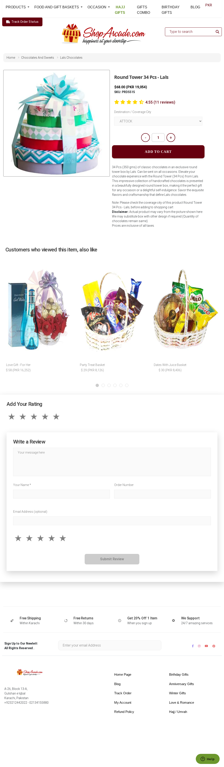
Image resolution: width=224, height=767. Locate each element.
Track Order (122, 693)
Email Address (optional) (30, 511)
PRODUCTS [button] (16, 7)
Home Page (122, 674)
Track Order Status (24, 21)
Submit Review (112, 559)
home (11, 57)
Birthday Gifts (179, 674)
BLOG (195, 7)
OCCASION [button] (97, 7)
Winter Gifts (177, 693)
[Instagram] (199, 646)
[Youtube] (206, 646)
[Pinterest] (213, 646)
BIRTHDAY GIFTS (171, 9)
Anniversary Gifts (181, 684)
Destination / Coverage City (132, 112)
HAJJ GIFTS (120, 9)
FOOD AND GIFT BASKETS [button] (57, 7)
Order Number (124, 485)
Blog (117, 684)
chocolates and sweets (37, 57)
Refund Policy (124, 712)
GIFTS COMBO (143, 9)
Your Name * (22, 485)
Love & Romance (181, 702)
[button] (97, 385)
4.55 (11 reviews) (160, 102)
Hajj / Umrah (178, 712)
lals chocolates (71, 57)
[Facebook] (193, 646)
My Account (122, 702)
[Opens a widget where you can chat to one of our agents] (208, 759)
